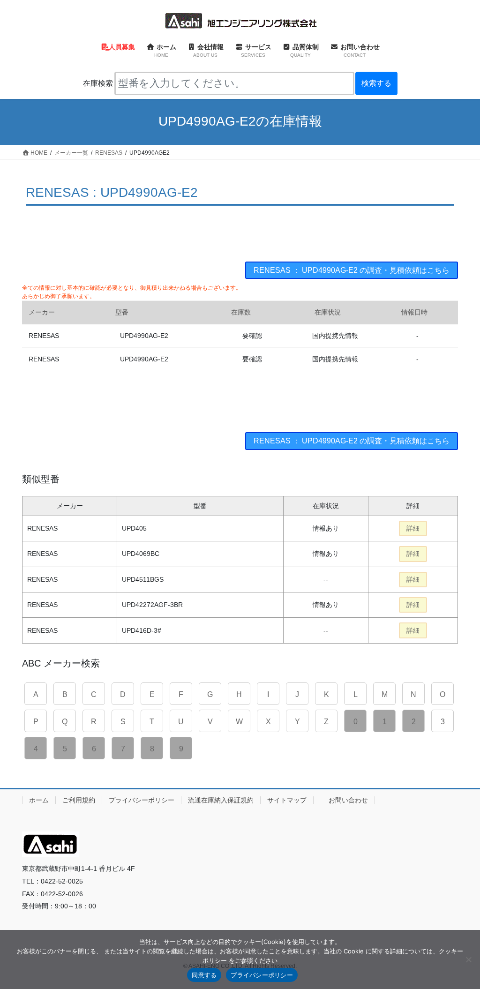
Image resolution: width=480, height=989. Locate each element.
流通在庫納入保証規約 (221, 800)
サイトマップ (287, 800)
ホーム (39, 800)
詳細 (413, 528)
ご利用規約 (78, 800)
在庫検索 (98, 83)
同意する (204, 975)
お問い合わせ (348, 800)
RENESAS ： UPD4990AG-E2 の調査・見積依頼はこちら (352, 270)
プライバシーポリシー (141, 800)
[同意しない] (468, 959)
